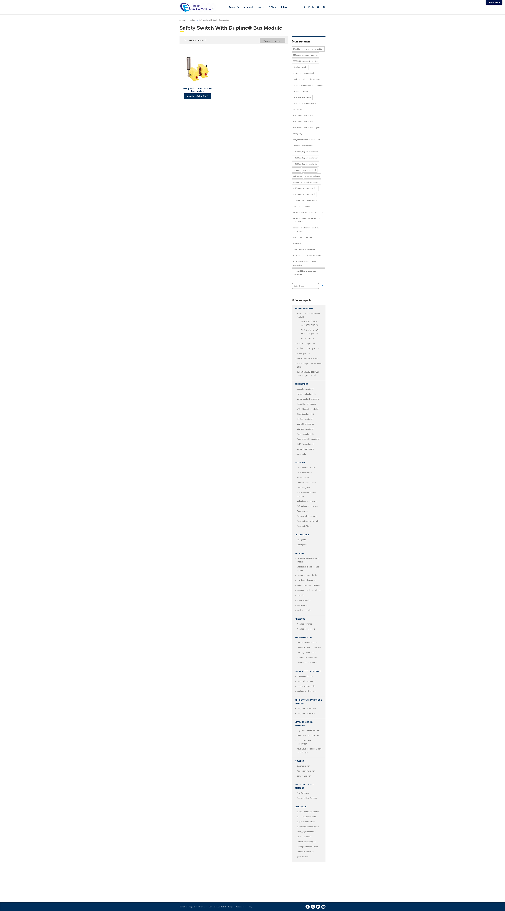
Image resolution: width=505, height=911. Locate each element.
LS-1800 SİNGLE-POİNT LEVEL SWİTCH (305, 158)
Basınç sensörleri (304, 600)
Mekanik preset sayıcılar (307, 501)
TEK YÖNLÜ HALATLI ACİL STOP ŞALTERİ (310, 332)
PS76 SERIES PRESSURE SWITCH (304, 194)
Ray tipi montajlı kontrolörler (309, 590)
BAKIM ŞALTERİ (303, 353)
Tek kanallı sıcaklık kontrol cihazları (308, 560)
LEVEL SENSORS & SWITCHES (303, 724)
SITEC (295, 237)
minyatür (296, 170)
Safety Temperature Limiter (308, 585)
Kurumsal (248, 7)
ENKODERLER (301, 384)
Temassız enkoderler (305, 434)
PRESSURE (300, 619)
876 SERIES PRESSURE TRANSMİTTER (305, 55)
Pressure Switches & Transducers (306, 182)
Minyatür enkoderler (305, 429)
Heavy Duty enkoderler (306, 404)
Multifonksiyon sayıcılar (306, 482)
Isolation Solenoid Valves (307, 657)
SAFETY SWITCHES (304, 308)
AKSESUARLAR (307, 338)
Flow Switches (303, 793)
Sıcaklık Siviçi (298, 243)
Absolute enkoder (300, 67)
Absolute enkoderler (305, 389)
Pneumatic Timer (304, 526)
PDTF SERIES (297, 176)
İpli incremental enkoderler (308, 811)
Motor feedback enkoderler (308, 399)
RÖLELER (299, 761)
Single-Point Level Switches (308, 730)
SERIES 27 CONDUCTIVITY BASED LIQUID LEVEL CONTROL (306, 229)
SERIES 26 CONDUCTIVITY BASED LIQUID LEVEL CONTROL (306, 220)
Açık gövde (301, 539)
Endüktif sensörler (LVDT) (307, 841)
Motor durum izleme (305, 449)
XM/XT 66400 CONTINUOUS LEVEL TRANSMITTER (304, 263)
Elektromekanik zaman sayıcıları (306, 494)
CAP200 (305, 91)
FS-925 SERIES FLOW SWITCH (303, 127)
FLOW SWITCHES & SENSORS (304, 786)
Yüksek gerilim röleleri (306, 771)
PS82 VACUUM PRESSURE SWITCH (305, 200)
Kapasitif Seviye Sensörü (303, 146)
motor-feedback (309, 170)
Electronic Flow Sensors (307, 798)
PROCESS (299, 553)
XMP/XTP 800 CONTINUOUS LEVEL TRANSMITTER (304, 273)
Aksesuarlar (301, 454)
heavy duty (297, 133)
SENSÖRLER (301, 807)
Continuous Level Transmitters (304, 742)
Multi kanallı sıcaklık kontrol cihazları (308, 568)
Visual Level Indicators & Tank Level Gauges (309, 750)
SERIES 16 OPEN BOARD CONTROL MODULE (308, 212)
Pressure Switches (312, 176)
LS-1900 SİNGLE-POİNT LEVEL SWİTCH (305, 164)
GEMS (318, 127)
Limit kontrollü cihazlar (306, 580)
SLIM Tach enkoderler (306, 444)
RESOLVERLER (302, 535)
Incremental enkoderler (306, 394)
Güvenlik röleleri (303, 766)
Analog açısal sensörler (306, 831)
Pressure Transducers (306, 629)
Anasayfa (234, 7)
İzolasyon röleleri (304, 776)
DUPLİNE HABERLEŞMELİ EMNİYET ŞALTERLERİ (308, 374)
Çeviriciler (301, 595)
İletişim (284, 7)
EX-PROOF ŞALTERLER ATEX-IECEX (309, 365)
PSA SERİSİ (297, 206)
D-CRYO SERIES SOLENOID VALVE (304, 103)
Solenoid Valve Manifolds (307, 662)
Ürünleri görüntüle (196, 96)
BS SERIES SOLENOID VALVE (303, 85)
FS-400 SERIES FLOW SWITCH (303, 115)
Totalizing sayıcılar (304, 472)
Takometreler (302, 511)
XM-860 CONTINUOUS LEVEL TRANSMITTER (307, 255)
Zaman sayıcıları (303, 487)
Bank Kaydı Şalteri (300, 79)
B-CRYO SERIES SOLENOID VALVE (304, 73)
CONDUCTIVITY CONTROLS (308, 671)
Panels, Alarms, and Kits (307, 681)
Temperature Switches (306, 708)
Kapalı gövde (302, 544)
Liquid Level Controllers (306, 686)
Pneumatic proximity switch (308, 521)
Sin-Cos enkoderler (305, 419)
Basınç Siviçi (315, 79)
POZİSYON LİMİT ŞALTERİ (308, 348)
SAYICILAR (300, 462)
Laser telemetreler (304, 836)
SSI (301, 237)
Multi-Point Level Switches (308, 735)
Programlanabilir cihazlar (307, 575)
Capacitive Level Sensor (302, 97)
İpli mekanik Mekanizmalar (308, 826)
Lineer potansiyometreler (307, 846)
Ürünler (261, 7)
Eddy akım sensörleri (305, 851)
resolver (307, 206)
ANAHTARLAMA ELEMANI (308, 358)
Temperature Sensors (306, 713)
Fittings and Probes (305, 676)
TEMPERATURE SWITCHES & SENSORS (308, 702)
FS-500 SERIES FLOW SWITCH (303, 121)
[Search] (322, 286)
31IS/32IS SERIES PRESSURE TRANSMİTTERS (308, 49)
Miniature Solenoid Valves (307, 642)
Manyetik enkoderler (305, 424)
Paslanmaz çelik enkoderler (308, 439)
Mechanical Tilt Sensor (306, 691)
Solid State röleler (304, 610)
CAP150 (296, 91)
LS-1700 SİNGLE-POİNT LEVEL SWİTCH (305, 152)
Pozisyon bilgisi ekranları (307, 516)
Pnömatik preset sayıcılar (307, 506)
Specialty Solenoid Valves (307, 652)
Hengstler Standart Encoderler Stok (307, 139)
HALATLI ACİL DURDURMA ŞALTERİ (308, 315)
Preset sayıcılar (303, 477)
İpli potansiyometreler (306, 821)
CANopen (319, 85)
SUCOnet (308, 237)
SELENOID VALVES (303, 637)
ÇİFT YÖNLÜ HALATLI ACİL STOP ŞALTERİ (310, 323)
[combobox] (272, 40)
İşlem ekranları (303, 856)
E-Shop (273, 7)
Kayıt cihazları (302, 605)
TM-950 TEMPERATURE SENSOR (304, 249)
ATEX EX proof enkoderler (308, 409)
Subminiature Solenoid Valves (309, 647)
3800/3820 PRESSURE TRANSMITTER (305, 61)
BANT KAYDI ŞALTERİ (306, 343)
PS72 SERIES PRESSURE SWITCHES (305, 188)
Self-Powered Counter (306, 467)
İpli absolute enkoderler (306, 816)
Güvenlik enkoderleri (305, 414)
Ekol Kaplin (297, 109)
